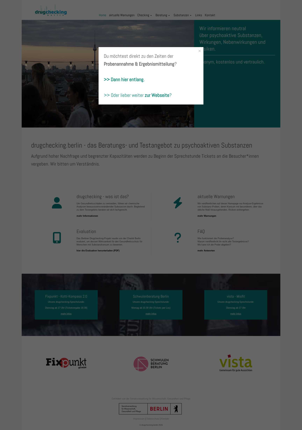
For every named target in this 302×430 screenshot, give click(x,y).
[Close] (199, 51)
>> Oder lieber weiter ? (138, 95)
